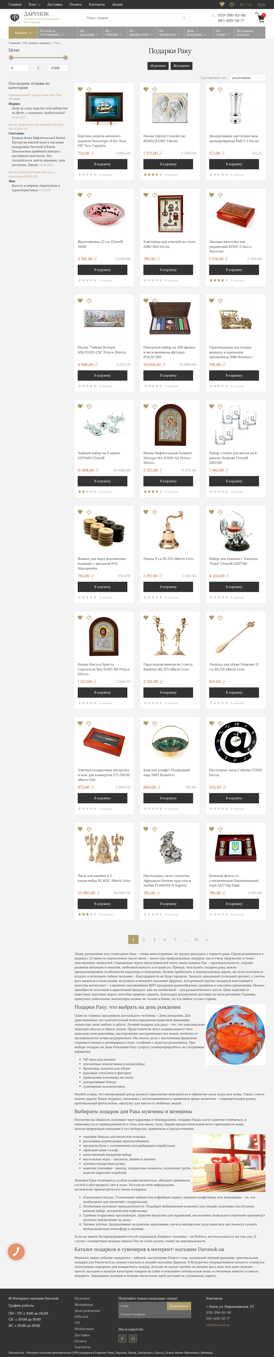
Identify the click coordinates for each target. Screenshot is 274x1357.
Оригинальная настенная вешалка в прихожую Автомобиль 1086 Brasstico (230, 352)
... (185, 939)
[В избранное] (80, 91)
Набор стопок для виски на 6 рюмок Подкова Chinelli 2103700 (233, 458)
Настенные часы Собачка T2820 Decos (235, 772)
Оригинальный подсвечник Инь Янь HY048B (35, 97)
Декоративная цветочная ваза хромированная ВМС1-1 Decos (234, 138)
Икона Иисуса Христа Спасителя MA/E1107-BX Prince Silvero (104, 669)
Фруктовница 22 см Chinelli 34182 (100, 243)
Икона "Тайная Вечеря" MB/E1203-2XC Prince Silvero (102, 349)
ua (250, 4)
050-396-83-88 (232, 15)
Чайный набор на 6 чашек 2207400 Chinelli (99, 455)
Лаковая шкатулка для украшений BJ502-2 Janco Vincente (230, 246)
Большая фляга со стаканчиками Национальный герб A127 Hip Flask (233, 880)
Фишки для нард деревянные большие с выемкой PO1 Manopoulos (102, 563)
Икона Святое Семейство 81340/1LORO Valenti (164, 138)
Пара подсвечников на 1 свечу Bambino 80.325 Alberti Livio (168, 666)
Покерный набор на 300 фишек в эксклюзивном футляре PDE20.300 (169, 352)
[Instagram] (133, 1338)
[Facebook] (122, 1338)
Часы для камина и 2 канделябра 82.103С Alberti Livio (104, 877)
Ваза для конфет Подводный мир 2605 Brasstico (166, 772)
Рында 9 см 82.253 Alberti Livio (168, 558)
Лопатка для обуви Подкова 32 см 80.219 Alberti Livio (234, 666)
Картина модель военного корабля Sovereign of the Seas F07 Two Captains (102, 141)
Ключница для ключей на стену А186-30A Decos (169, 243)
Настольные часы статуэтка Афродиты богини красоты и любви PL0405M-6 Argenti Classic (167, 881)
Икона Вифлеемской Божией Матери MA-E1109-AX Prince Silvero (167, 458)
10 (196, 939)
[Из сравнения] (88, 91)
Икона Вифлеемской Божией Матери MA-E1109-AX (36, 127)
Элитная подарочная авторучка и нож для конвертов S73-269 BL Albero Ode (104, 775)
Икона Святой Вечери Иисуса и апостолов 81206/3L (32, 174)
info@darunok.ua (217, 1325)
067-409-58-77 (231, 20)
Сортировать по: (213, 77)
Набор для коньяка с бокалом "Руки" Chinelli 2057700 (233, 560)
